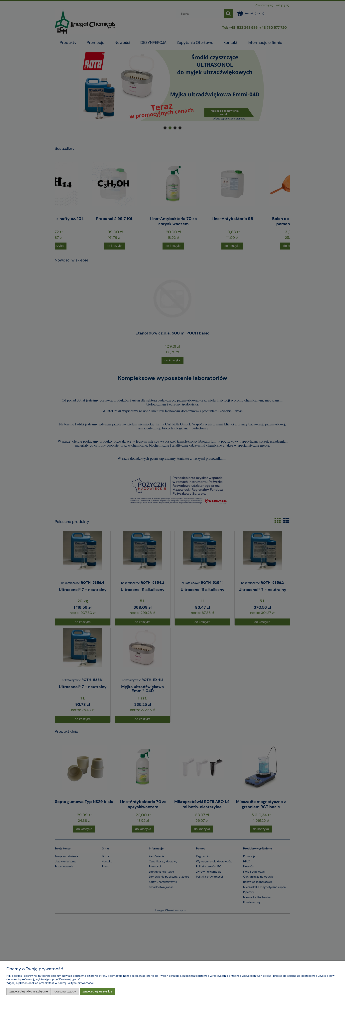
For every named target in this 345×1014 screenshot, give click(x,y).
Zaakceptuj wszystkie (97, 991)
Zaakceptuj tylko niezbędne (28, 991)
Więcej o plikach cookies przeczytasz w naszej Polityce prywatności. (50, 983)
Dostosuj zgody (65, 991)
